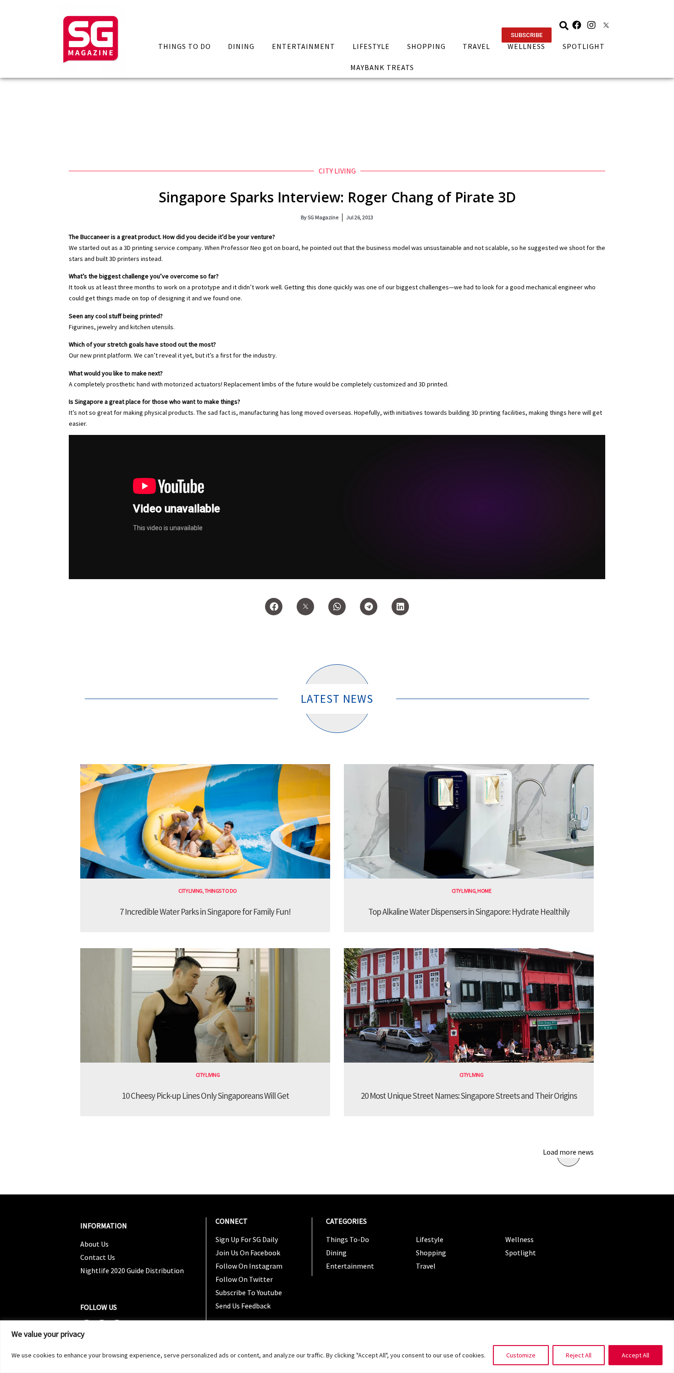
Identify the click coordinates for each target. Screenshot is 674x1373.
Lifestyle (371, 46)
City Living (337, 170)
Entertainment (303, 46)
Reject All (578, 1355)
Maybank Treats (382, 67)
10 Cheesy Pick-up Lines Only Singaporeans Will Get (205, 1095)
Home (484, 890)
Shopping (426, 46)
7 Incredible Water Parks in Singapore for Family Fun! (205, 911)
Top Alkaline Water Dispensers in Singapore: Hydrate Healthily (468, 911)
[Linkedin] (400, 606)
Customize (521, 1355)
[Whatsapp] (337, 606)
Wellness (526, 46)
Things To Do (184, 46)
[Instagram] (591, 25)
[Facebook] (576, 25)
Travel (476, 46)
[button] (527, 35)
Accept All (635, 1355)
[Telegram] (368, 606)
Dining (241, 46)
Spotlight (584, 46)
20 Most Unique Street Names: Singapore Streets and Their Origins (469, 1095)
